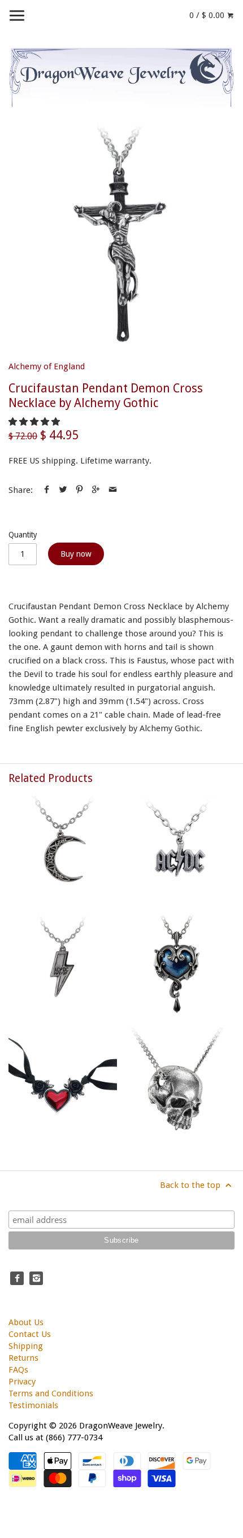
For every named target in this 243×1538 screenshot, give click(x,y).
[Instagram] (36, 1278)
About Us (26, 1322)
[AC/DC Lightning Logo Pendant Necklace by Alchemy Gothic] (180, 847)
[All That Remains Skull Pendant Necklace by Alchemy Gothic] (180, 1082)
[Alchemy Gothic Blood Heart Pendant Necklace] (62, 1082)
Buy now (76, 553)
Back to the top (191, 1185)
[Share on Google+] (95, 490)
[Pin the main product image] (79, 490)
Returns (23, 1358)
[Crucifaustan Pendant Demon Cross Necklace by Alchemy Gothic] (121, 236)
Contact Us (29, 1334)
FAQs (18, 1370)
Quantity (22, 534)
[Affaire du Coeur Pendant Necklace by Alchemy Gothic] (180, 964)
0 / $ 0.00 (208, 15)
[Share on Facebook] (46, 490)
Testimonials (33, 1405)
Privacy (22, 1382)
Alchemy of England (46, 366)
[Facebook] (17, 1278)
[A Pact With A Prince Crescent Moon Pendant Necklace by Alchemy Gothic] (62, 847)
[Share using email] (112, 490)
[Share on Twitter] (63, 490)
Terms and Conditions (50, 1393)
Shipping (25, 1346)
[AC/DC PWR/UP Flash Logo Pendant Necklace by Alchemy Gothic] (62, 964)
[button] (35, 422)
